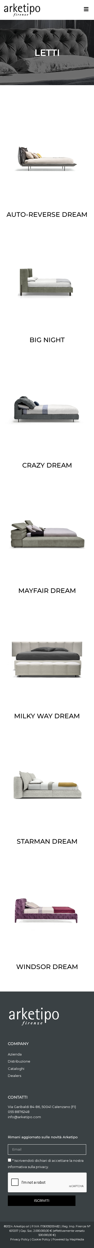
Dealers (14, 1076)
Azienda (15, 1054)
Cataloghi (16, 1068)
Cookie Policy (41, 1239)
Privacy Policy (20, 1239)
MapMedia (77, 1239)
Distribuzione (19, 1061)
